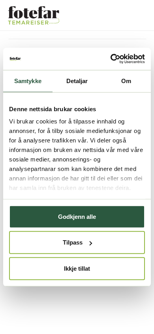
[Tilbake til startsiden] (33, 15)
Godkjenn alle (77, 216)
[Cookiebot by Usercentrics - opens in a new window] (111, 59)
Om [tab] (126, 80)
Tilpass (73, 242)
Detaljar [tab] (77, 80)
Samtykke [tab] (27, 80)
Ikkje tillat (77, 268)
